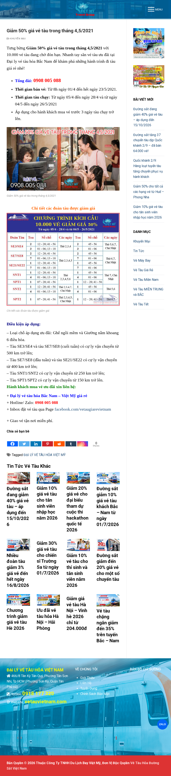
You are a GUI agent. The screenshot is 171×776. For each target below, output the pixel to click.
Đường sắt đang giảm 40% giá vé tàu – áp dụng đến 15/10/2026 (18, 506)
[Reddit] (59, 440)
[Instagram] (82, 440)
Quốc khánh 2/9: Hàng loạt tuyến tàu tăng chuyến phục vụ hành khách (148, 169)
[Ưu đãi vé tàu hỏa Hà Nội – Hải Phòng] (48, 600)
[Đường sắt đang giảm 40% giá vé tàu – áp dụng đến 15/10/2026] (18, 478)
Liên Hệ (85, 683)
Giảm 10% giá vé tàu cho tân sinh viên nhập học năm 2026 (148, 212)
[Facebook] (12, 440)
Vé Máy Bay (142, 260)
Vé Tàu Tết (140, 304)
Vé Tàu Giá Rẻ (143, 270)
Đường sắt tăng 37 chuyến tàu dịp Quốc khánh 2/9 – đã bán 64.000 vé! (147, 143)
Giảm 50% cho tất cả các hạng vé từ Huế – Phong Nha (148, 191)
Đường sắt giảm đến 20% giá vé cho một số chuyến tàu (108, 567)
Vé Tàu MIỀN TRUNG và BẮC (148, 292)
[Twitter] (24, 440)
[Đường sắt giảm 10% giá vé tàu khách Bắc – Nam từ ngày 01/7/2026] (108, 478)
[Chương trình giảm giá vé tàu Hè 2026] (18, 600)
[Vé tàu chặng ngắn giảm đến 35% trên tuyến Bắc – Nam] (108, 600)
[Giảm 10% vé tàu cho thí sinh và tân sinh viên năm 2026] (78, 545)
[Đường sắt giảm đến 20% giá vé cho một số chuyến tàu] (108, 545)
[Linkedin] (35, 440)
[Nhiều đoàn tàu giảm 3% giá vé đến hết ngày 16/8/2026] (18, 545)
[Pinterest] (47, 440)
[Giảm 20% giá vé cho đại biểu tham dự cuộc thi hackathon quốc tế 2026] (78, 478)
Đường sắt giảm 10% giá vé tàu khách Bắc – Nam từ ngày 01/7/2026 (108, 506)
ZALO (162, 724)
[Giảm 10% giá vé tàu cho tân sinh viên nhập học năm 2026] (48, 478)
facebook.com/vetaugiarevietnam (83, 409)
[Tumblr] (70, 440)
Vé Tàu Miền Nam (145, 280)
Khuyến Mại (18, 38)
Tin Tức (138, 251)
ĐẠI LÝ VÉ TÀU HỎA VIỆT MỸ (45, 455)
